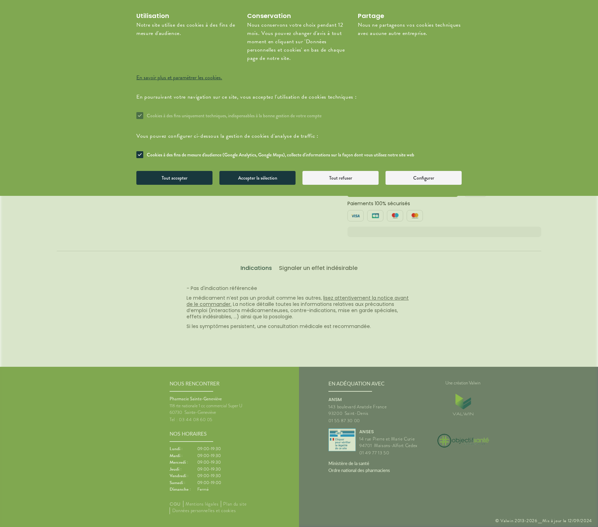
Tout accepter (175, 177)
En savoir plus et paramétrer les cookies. (179, 77)
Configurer (423, 177)
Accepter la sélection (257, 177)
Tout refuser (340, 177)
